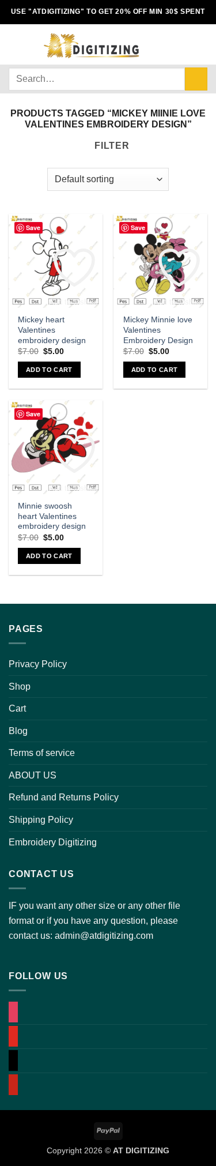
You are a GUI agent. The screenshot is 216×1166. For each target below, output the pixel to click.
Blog (18, 731)
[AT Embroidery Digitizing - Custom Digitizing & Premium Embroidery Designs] (90, 44)
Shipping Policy (41, 820)
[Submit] (196, 78)
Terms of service (42, 753)
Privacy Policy (38, 664)
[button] (15, 44)
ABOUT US (32, 775)
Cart (17, 708)
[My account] (162, 44)
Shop (20, 686)
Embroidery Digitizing (53, 842)
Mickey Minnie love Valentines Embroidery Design (158, 329)
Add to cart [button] (49, 369)
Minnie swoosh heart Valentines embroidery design (52, 516)
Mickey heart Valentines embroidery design (52, 329)
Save (33, 227)
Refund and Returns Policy (64, 797)
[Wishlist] (182, 44)
